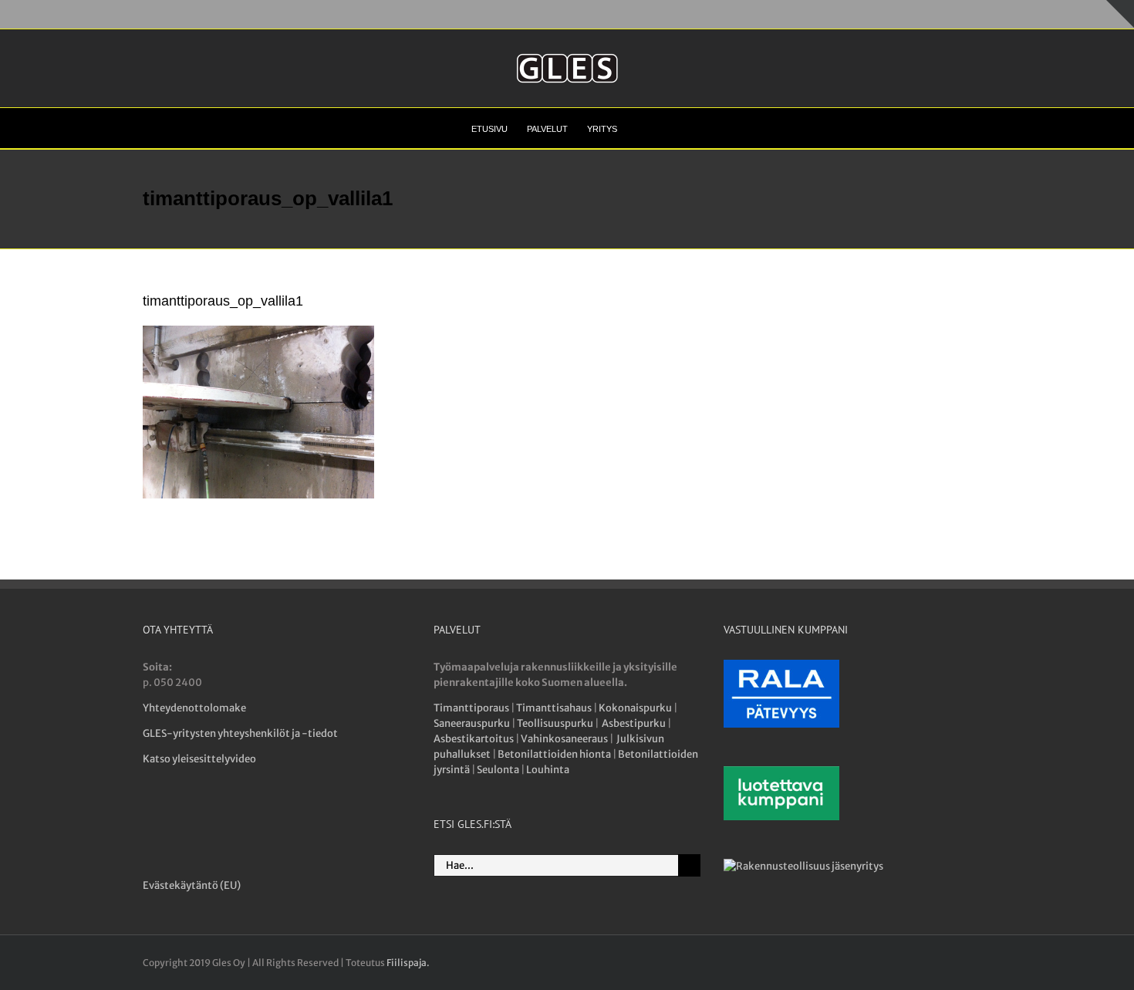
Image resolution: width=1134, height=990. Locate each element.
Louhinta (547, 769)
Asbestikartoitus (474, 738)
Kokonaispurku (635, 708)
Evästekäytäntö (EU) (192, 885)
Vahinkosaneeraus (564, 738)
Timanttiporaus (471, 708)
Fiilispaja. (408, 962)
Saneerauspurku (472, 723)
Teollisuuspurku (555, 723)
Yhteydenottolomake (194, 708)
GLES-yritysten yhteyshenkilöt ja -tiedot (240, 733)
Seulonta (498, 769)
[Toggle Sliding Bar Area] (1120, 14)
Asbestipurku (634, 723)
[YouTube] (179, 817)
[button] (639, 128)
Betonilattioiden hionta (554, 754)
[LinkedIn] (207, 817)
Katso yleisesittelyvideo (199, 758)
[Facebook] (151, 817)
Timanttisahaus (554, 708)
